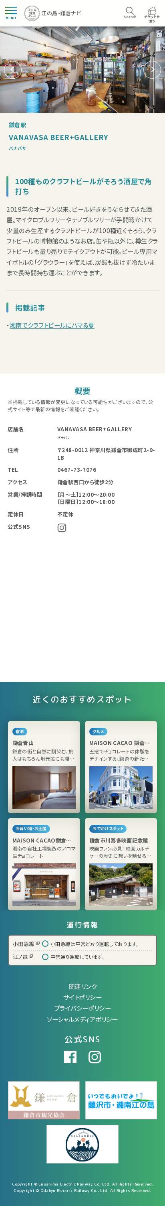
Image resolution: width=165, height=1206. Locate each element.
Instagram (61, 527)
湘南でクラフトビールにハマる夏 (52, 325)
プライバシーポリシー (82, 1007)
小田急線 (23, 944)
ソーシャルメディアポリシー (82, 1019)
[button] (152, 70)
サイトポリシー (82, 997)
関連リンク (82, 986)
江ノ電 (20, 956)
